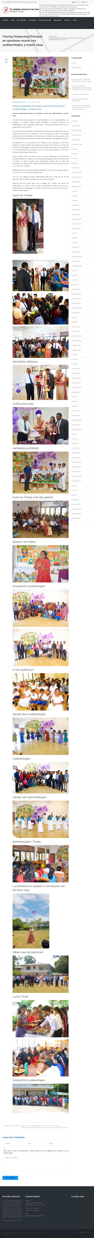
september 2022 (77, 266)
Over (12, 20)
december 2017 (77, 462)
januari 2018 (76, 457)
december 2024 (77, 172)
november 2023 (77, 224)
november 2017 (77, 467)
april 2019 (75, 406)
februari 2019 (76, 415)
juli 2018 (74, 434)
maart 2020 (75, 369)
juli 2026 (74, 121)
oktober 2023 (76, 228)
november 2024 (77, 177)
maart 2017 (75, 499)
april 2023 (75, 242)
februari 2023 (76, 252)
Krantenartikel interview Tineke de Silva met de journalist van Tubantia (44, 1127)
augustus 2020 (76, 350)
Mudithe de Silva (22, 102)
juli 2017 (74, 485)
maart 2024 (75, 205)
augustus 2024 (76, 186)
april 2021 (75, 322)
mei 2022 (75, 280)
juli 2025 (74, 149)
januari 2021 (76, 331)
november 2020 (77, 341)
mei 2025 (75, 158)
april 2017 (75, 495)
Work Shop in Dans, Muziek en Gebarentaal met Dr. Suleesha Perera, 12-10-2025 (81, 107)
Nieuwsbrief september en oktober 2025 (80, 100)
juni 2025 (75, 154)
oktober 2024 (76, 182)
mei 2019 (75, 401)
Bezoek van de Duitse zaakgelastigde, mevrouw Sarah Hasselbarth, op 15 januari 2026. (81, 87)
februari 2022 (76, 289)
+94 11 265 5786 (34, 1208)
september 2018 (77, 429)
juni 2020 (75, 359)
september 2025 (77, 144)
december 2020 (77, 336)
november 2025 (77, 135)
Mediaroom (58, 20)
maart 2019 (75, 411)
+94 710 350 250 (34, 1210)
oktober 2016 (76, 518)
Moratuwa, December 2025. (80, 94)
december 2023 (77, 219)
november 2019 (77, 378)
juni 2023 (75, 238)
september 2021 (77, 308)
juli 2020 (74, 355)
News (38, 102)
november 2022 (77, 256)
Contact (67, 20)
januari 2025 (76, 168)
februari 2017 (76, 504)
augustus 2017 (76, 481)
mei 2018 (75, 439)
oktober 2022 (76, 261)
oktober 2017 (76, 471)
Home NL (5, 20)
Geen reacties (31, 102)
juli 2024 (74, 191)
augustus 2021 (76, 312)
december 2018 (77, 420)
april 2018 (75, 443)
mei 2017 (75, 490)
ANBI (74, 20)
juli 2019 (74, 397)
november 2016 (77, 513)
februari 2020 (76, 373)
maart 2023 (75, 247)
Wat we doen (21, 20)
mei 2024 (75, 200)
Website (81, 1232)
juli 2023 (74, 233)
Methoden (32, 20)
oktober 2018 (76, 425)
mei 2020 (75, 364)
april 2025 (75, 163)
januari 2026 (76, 126)
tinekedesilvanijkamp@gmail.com (35, 1216)
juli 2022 (74, 270)
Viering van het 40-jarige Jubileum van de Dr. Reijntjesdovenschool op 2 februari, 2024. (32, 1125)
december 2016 (77, 509)
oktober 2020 (76, 345)
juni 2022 (75, 275)
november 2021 (77, 298)
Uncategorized (76, 67)
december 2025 (77, 130)
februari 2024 (76, 210)
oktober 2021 (76, 303)
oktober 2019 (76, 383)
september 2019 (77, 387)
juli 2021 (74, 317)
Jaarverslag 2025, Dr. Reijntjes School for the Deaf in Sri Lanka (81, 80)
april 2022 (75, 284)
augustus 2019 (76, 392)
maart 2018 (75, 448)
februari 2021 (76, 327)
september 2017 (77, 476)
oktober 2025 (76, 140)
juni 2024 (75, 196)
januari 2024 (76, 214)
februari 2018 (76, 453)
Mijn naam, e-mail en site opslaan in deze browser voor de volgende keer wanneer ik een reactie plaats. (36, 1152)
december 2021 (77, 294)
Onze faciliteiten (45, 20)
